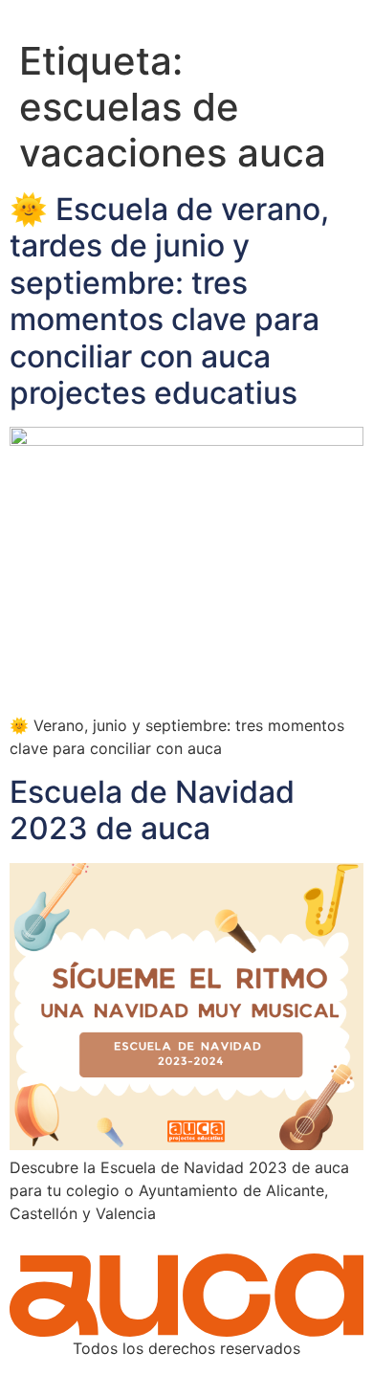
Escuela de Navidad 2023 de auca (152, 810)
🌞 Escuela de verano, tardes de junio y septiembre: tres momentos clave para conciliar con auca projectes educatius (169, 300)
